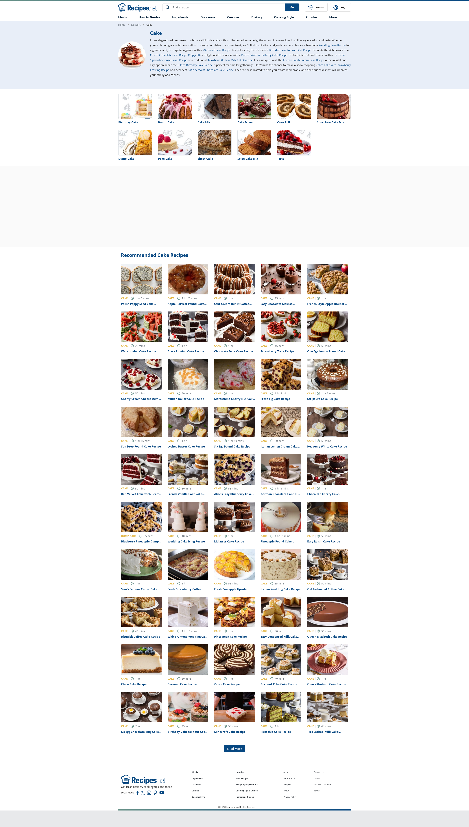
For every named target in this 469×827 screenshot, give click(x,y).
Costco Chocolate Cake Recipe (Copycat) (175, 55)
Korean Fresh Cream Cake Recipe (303, 60)
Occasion (196, 784)
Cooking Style (198, 796)
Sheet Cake (205, 158)
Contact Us (319, 772)
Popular (311, 17)
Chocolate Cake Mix (330, 122)
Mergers (287, 784)
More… (334, 17)
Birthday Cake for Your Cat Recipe (290, 50)
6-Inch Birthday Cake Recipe (195, 65)
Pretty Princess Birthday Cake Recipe (264, 55)
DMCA (286, 790)
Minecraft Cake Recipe (216, 50)
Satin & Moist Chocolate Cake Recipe (211, 70)
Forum (319, 7)
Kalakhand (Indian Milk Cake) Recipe (230, 60)
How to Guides (149, 17)
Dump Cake (126, 158)
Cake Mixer (245, 122)
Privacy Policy (289, 796)
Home (121, 24)
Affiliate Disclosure (322, 784)
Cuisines (233, 17)
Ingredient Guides (245, 796)
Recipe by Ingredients (247, 784)
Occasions (207, 17)
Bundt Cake (166, 122)
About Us (287, 772)
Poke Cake (165, 158)
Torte (280, 158)
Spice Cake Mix (247, 158)
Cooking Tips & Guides (247, 790)
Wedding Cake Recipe (332, 45)
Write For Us (289, 778)
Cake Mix (204, 122)
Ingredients (180, 17)
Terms (317, 790)
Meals (195, 772)
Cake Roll (283, 122)
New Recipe (242, 778)
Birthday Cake (128, 122)
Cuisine (195, 790)
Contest (317, 778)
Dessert (136, 24)
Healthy (240, 772)
